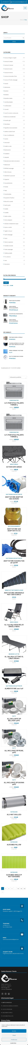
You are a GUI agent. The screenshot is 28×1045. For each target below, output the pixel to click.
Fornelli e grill (14, 120)
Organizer (14, 179)
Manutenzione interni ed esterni (14, 161)
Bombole (14, 94)
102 (18, 888)
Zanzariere (14, 264)
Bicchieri (14, 91)
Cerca (14, 41)
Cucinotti (14, 109)
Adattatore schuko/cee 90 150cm (14, 562)
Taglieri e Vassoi (14, 231)
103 (21, 888)
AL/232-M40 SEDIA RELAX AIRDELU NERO (14, 625)
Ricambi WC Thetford (14, 198)
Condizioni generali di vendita (10, 1006)
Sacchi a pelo (14, 205)
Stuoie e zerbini (14, 227)
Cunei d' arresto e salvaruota (14, 113)
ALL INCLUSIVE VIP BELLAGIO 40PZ (14, 719)
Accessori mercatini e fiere (14, 76)
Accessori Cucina (14, 69)
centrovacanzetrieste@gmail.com (19, 2)
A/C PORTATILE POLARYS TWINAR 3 (14, 404)
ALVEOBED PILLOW (14, 845)
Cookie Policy (13, 1043)
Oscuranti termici (14, 183)
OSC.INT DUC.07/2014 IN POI (16, 313)
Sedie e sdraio (14, 216)
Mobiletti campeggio (14, 168)
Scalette (14, 209)
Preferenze (14, 1039)
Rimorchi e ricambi (14, 201)
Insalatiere (14, 153)
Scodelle (14, 212)
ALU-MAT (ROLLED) (14, 815)
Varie (14, 260)
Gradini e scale (14, 146)
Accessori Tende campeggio (14, 80)
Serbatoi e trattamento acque (14, 223)
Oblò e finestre (14, 172)
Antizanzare (14, 87)
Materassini (14, 164)
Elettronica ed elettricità (14, 116)
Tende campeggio (14, 249)
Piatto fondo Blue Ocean (16, 356)
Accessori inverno (14, 72)
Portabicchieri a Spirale (15, 337)
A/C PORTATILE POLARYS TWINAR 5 (14, 436)
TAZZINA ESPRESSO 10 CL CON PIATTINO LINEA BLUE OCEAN (16, 344)
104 (24, 888)
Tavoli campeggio (14, 234)
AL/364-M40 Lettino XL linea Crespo (14, 657)
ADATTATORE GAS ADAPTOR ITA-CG (14, 530)
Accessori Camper (14, 61)
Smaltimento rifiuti (7, 1012)
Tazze (14, 238)
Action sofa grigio (14, 467)
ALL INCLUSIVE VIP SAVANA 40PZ (14, 783)
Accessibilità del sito (7, 1016)
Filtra (6, 282)
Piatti (14, 190)
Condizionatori (14, 105)
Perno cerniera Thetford (16, 350)
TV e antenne (14, 256)
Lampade (14, 157)
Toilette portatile (14, 253)
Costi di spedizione (7, 1009)
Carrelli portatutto (14, 102)
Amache (14, 83)
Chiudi (14, 1035)
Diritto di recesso (7, 1002)
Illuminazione (14, 150)
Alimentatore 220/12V (14, 689)
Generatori (14, 142)
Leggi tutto (14, 391)
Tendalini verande (14, 245)
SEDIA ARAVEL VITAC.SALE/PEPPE (13, 307)
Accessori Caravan (14, 65)
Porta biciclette (14, 194)
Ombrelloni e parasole (14, 175)
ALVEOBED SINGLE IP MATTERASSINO (14, 876)
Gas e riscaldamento (14, 135)
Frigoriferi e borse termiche (14, 128)
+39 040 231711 (6, 2)
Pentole (14, 186)
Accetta (14, 1031)
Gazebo (14, 139)
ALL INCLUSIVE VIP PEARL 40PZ (14, 751)
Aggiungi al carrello (14, 455)
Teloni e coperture (14, 242)
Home (21, 19)
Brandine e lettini (14, 98)
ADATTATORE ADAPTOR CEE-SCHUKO (14, 498)
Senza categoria (14, 220)
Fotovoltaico (14, 124)
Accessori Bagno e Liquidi (14, 57)
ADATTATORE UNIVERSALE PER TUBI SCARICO (14, 594)
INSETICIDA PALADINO (14, 300)
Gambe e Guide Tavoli (14, 131)
